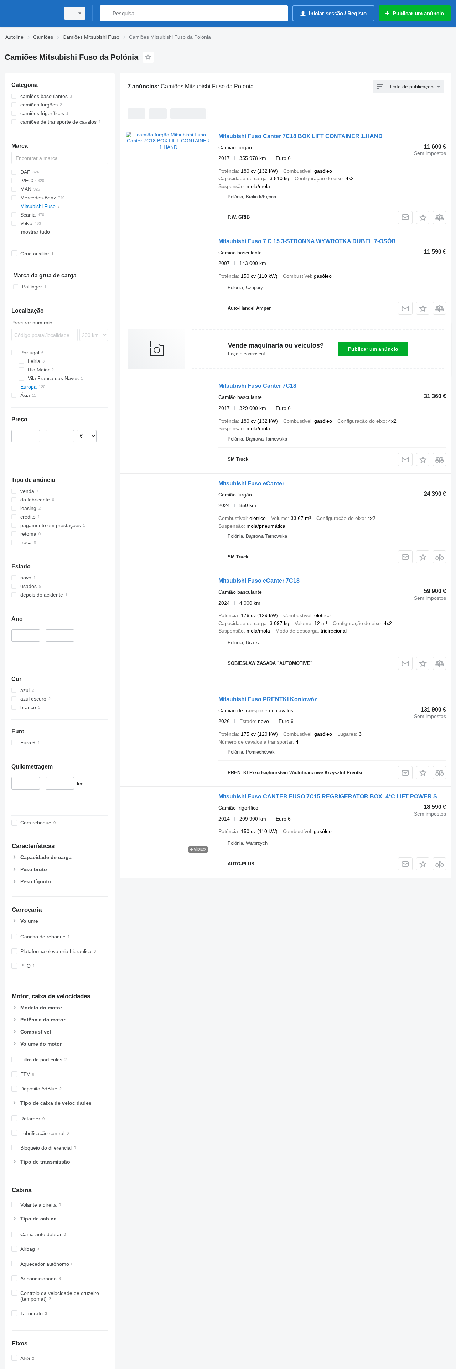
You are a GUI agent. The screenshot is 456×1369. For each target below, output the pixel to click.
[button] (422, 217)
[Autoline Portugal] (30, 13)
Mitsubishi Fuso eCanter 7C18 (259, 581)
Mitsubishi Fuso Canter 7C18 (257, 386)
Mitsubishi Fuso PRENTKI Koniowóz (267, 699)
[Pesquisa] (106, 13)
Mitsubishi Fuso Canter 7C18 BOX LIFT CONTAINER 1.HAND (300, 136)
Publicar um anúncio (373, 349)
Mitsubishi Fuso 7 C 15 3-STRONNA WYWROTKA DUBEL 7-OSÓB (307, 241)
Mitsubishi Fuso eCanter (251, 483)
